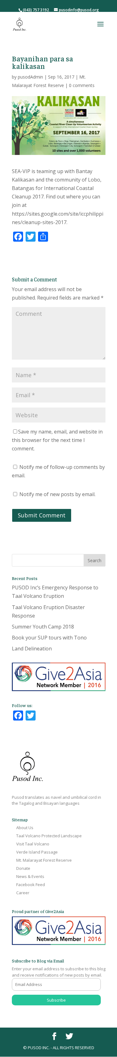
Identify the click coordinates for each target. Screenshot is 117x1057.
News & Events (30, 876)
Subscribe (56, 1000)
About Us (24, 827)
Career (22, 892)
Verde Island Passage (37, 852)
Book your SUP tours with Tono (49, 637)
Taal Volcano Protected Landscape (49, 836)
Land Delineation (32, 648)
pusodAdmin (30, 77)
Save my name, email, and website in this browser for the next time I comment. (57, 440)
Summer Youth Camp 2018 (43, 626)
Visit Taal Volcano (32, 844)
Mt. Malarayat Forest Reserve (44, 860)
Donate (23, 868)
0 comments (82, 85)
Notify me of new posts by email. (57, 494)
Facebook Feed (30, 884)
